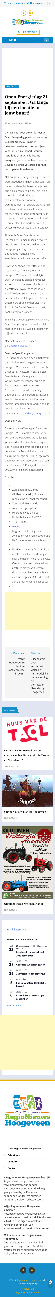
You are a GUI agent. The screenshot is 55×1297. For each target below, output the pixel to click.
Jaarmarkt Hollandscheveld (30, 973)
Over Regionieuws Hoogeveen (24, 1148)
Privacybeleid (27, 1288)
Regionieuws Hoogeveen (29, 1280)
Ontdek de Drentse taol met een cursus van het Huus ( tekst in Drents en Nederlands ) (27, 755)
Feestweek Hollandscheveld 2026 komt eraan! (30, 953)
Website (16, 526)
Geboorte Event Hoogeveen (30, 964)
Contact (12, 1168)
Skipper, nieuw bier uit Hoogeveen (23, 3)
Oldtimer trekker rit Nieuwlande (23, 904)
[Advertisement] (28, 611)
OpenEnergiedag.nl (19, 345)
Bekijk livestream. (16, 929)
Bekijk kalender (14, 1005)
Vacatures (13, 1161)
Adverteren (14, 1155)
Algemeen (12, 86)
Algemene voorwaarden (27, 1292)
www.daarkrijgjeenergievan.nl (33, 413)
